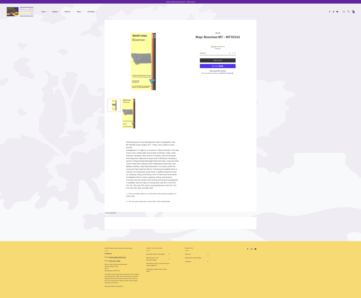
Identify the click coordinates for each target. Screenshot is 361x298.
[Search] (348, 12)
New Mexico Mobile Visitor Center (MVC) (156, 270)
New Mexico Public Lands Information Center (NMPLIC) (158, 264)
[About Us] (208, 254)
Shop (79, 12)
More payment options (218, 71)
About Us (188, 254)
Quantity (203, 53)
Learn (43, 12)
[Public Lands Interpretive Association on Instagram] (333, 12)
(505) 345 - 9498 (114, 261)
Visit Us (67, 12)
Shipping (213, 46)
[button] (353, 12)
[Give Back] (96, 12)
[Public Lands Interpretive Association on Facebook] (330, 12)
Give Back (91, 12)
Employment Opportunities (193, 258)
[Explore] (59, 12)
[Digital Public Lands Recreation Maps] (169, 259)
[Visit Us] (72, 12)
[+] (235, 53)
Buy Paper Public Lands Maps (155, 254)
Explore (55, 12)
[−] (229, 53)
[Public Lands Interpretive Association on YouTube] (337, 12)
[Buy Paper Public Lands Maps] (169, 254)
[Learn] (47, 12)
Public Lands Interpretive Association (121, 248)
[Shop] (82, 12)
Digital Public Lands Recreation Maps (152, 259)
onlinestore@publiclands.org (117, 257)
